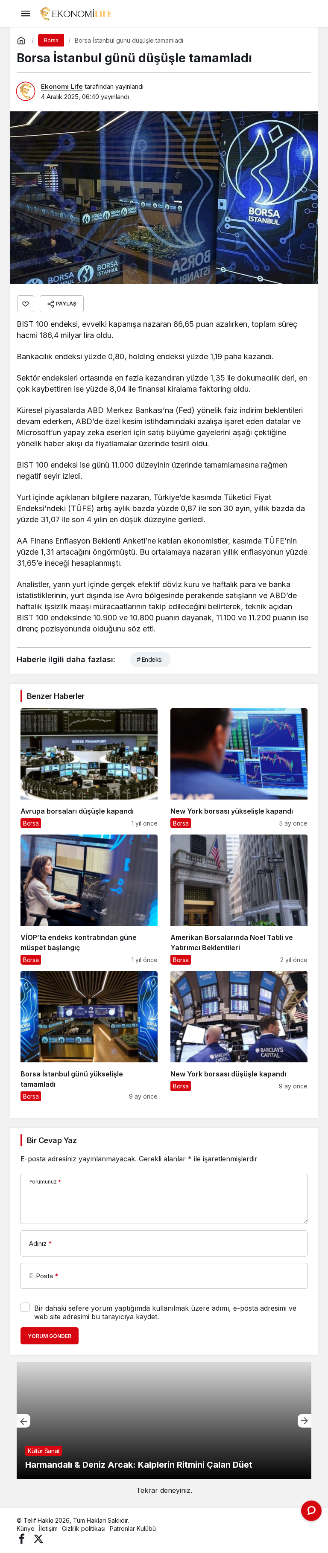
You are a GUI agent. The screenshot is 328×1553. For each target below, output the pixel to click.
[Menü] (25, 13)
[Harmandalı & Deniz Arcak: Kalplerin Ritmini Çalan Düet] (164, 1420)
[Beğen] (25, 303)
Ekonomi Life (62, 86)
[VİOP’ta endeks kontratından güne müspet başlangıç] (89, 900)
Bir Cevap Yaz (51, 1140)
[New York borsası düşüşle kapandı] (239, 1036)
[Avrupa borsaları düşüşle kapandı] (89, 768)
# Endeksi (149, 659)
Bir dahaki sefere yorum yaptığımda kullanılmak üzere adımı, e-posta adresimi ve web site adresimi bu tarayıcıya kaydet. (165, 1312)
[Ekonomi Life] (75, 13)
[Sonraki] (304, 1421)
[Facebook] (22, 1538)
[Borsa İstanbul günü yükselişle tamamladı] (89, 1036)
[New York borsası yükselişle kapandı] (239, 768)
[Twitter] (38, 1538)
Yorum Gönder (49, 1336)
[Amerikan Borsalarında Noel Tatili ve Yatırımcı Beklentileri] (239, 900)
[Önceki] (23, 1421)
